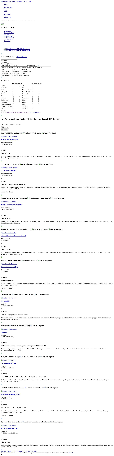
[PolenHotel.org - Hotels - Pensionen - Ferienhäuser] (16, 1)
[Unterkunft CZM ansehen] (9, 264)
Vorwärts (27, 451)
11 (23, 451)
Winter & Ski (8, 36)
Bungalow (16, 73)
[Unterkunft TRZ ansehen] (8, 201)
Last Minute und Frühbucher (21, 75)
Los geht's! (4, 129)
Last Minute (7, 31)
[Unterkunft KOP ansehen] (8, 391)
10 (22, 451)
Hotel (4, 69)
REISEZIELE (21, 57)
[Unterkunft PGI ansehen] (8, 360)
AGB (5, 11)
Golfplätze (7, 41)
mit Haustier (6, 75)
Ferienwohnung (26, 71)
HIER (71, 453)
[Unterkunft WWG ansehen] (9, 167)
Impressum (7, 14)
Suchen (3, 112)
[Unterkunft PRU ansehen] (8, 233)
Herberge (24, 69)
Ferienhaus (16, 71)
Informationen (8, 7)
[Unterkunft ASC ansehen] (8, 425)
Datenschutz (7, 17)
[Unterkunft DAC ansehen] (9, 136)
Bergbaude (6, 71)
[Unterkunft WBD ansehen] (9, 329)
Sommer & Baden (9, 33)
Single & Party (8, 34)
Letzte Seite (33, 451)
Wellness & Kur (8, 39)
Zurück (9, 451)
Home (6, 4)
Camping (24, 73)
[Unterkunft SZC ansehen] (8, 298)
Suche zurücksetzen (34, 112)
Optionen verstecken (22, 112)
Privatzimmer (7, 73)
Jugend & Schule (9, 37)
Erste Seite (4, 451)
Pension (15, 69)
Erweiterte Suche (11, 112)
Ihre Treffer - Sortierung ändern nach (11, 124)
